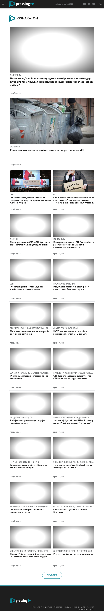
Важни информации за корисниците (69, 607)
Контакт (90, 607)
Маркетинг (47, 607)
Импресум (36, 607)
